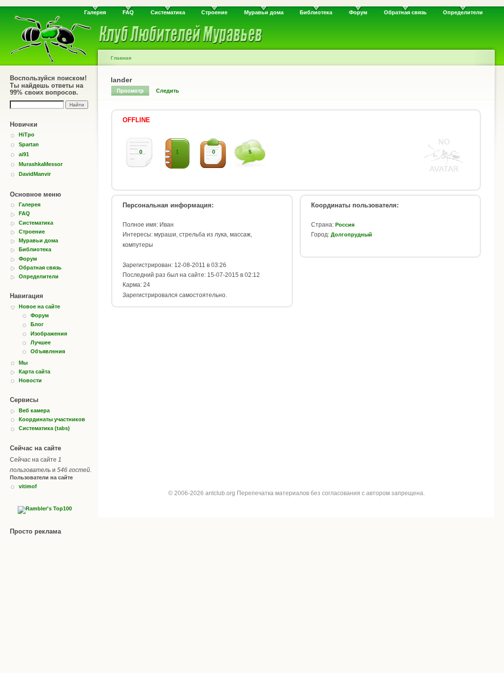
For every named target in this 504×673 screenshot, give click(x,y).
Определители (463, 12)
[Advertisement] (296, 393)
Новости (30, 380)
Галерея (95, 12)
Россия (344, 225)
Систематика (168, 12)
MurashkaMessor (41, 164)
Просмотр (130, 91)
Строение (214, 12)
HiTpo (26, 134)
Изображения (49, 333)
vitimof (28, 486)
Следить (167, 91)
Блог (37, 324)
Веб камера (34, 410)
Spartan (29, 144)
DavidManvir (35, 174)
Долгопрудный (351, 234)
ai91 (24, 154)
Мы (23, 363)
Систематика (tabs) (44, 428)
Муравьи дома (264, 12)
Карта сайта (34, 371)
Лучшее (41, 342)
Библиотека (316, 12)
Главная (121, 58)
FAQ (128, 12)
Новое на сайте (39, 306)
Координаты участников (52, 419)
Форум (358, 12)
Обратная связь (405, 12)
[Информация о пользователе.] (444, 172)
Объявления (48, 351)
